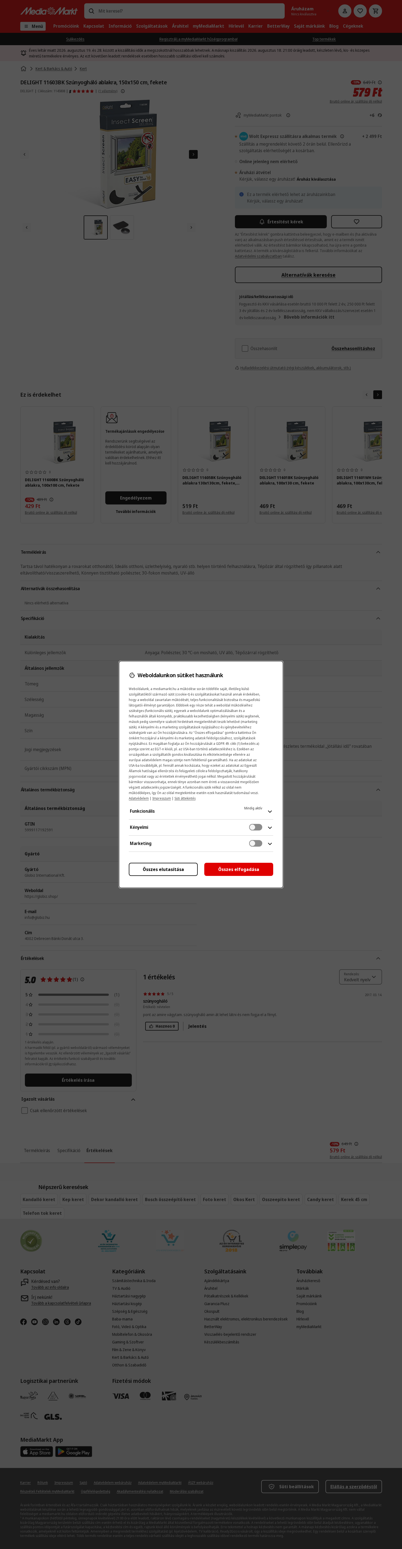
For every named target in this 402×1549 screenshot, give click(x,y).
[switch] (255, 827)
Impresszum (161, 798)
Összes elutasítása (163, 869)
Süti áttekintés (185, 798)
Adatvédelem (139, 798)
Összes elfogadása (238, 869)
